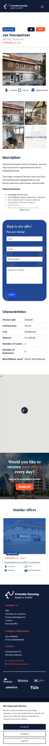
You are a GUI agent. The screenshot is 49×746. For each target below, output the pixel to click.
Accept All (24, 727)
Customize (24, 734)
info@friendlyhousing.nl (18, 664)
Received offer (11, 623)
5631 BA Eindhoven (13, 654)
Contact (9, 620)
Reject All (24, 741)
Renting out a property (15, 614)
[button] (42, 6)
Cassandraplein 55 (13, 651)
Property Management (15, 617)
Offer (7, 610)
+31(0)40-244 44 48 (15, 660)
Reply (41, 29)
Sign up (24, 487)
